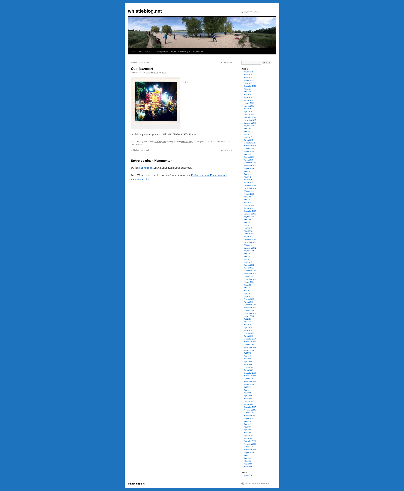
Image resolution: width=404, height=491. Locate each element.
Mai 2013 (247, 225)
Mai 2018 (247, 108)
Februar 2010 (249, 333)
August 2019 (249, 103)
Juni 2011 (247, 287)
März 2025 (248, 74)
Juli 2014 (247, 196)
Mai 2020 (247, 94)
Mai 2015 (247, 177)
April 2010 (248, 327)
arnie (164, 72)
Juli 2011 (247, 284)
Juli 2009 (247, 353)
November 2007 (250, 409)
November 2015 (250, 165)
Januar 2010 (248, 336)
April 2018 (248, 111)
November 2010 (250, 307)
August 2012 (249, 250)
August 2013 (249, 216)
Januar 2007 (248, 438)
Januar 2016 (248, 159)
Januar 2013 (248, 236)
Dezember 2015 (250, 162)
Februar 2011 (249, 299)
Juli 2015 (247, 171)
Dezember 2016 (250, 142)
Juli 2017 (247, 128)
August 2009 (249, 350)
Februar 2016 (249, 157)
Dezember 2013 (250, 211)
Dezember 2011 (250, 270)
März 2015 (248, 179)
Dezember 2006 (250, 441)
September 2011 (250, 279)
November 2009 (250, 341)
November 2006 (250, 444)
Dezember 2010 (250, 304)
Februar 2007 (249, 435)
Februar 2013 (249, 233)
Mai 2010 (247, 324)
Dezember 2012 (250, 239)
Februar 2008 (249, 401)
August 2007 (249, 418)
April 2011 (248, 293)
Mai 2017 (247, 134)
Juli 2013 (247, 219)
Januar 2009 (248, 370)
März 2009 (248, 364)
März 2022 (248, 83)
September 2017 (250, 123)
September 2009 (250, 347)
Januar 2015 (248, 182)
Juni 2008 (247, 390)
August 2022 (249, 80)
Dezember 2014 (250, 185)
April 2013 (248, 228)
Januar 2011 (248, 302)
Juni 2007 (247, 424)
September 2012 (250, 248)
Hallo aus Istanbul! (140, 62)
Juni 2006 (247, 458)
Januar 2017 (248, 140)
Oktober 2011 (249, 276)
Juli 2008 (247, 387)
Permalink (139, 144)
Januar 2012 (248, 267)
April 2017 (248, 137)
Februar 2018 (249, 114)
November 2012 (250, 242)
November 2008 (250, 375)
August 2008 (249, 384)
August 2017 (249, 125)
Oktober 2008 (249, 378)
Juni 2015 (247, 174)
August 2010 (249, 316)
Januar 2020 (248, 100)
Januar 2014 (248, 208)
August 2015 (249, 168)
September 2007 (250, 415)
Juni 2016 (247, 154)
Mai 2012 (247, 259)
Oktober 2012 (249, 245)
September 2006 (250, 449)
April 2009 (248, 361)
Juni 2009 (247, 355)
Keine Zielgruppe (146, 51)
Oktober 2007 (249, 412)
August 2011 (249, 282)
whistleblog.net (145, 10)
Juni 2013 (247, 222)
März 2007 (248, 432)
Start (133, 51)
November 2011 (250, 273)
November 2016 (250, 145)
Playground (162, 51)
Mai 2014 (247, 202)
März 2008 (248, 398)
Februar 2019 (249, 105)
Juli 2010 (247, 319)
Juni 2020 (247, 91)
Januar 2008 (248, 404)
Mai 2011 (247, 290)
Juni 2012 (247, 256)
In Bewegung (160, 141)
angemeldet (146, 167)
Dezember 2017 (250, 117)
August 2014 (249, 194)
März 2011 (248, 296)
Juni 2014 (247, 199)
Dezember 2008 (250, 373)
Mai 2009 (247, 358)
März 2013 (248, 230)
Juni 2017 (247, 131)
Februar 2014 (249, 205)
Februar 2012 (249, 265)
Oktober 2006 (249, 446)
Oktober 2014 (249, 191)
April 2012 (248, 262)
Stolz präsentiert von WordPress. (257, 483)
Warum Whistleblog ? (180, 51)
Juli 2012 (247, 253)
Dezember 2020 (250, 86)
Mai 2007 (247, 427)
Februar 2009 (249, 367)
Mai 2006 (247, 461)
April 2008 (248, 395)
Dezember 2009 (250, 338)
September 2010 (250, 313)
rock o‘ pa (226, 62)
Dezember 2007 (250, 407)
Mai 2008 (247, 392)
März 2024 (248, 77)
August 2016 (249, 151)
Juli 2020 (247, 88)
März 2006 (248, 466)
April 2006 (248, 463)
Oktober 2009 (249, 344)
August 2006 (249, 452)
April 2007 (248, 429)
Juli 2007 (247, 421)
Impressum (198, 51)
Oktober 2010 (249, 310)
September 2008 (250, 381)
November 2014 (250, 188)
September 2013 (250, 213)
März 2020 (248, 97)
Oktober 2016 (249, 148)
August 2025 (249, 71)
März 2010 (248, 330)
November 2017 (250, 120)
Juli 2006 (247, 455)
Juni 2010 (247, 321)
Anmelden (248, 475)
